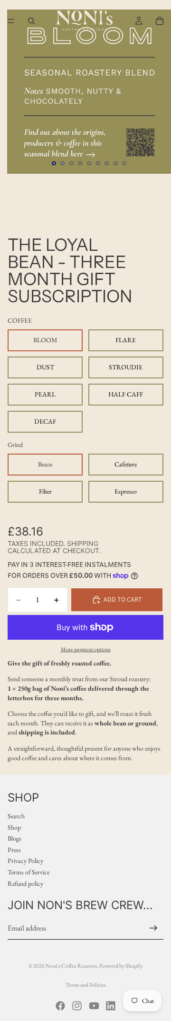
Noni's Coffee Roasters (71, 966)
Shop (14, 827)
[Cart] (159, 20)
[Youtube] (94, 1005)
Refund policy (25, 883)
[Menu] (11, 21)
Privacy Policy (25, 861)
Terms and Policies (86, 985)
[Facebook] (60, 1005)
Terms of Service (28, 872)
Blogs (14, 838)
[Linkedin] (110, 1005)
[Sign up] (153, 928)
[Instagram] (77, 1005)
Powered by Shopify (120, 966)
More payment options (86, 649)
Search (16, 816)
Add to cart (123, 600)
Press (14, 849)
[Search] (31, 20)
